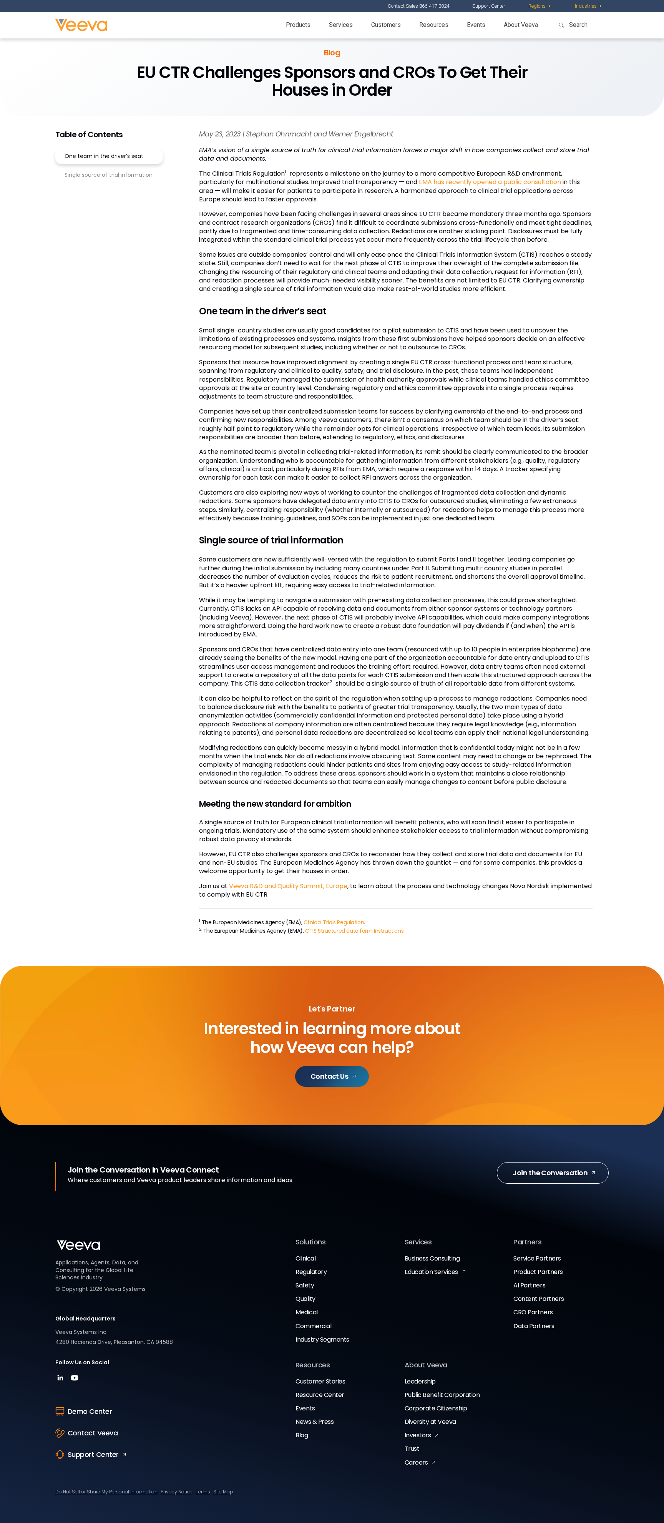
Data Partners (533, 1326)
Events (476, 24)
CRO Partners (533, 1312)
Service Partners (537, 1258)
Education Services (431, 1271)
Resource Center (319, 1394)
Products (298, 24)
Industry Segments (322, 1339)
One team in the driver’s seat (104, 156)
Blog (301, 1435)
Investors (418, 1435)
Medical (306, 1312)
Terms (203, 1491)
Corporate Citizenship (436, 1408)
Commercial (313, 1326)
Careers (416, 1462)
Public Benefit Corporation (442, 1394)
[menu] (540, 6)
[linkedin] (61, 1380)
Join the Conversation (550, 1173)
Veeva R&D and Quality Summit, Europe (288, 886)
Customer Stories (320, 1381)
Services (341, 24)
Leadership (420, 1381)
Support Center (488, 6)
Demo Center (90, 1411)
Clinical (305, 1258)
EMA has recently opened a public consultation (490, 182)
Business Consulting (432, 1258)
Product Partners (538, 1271)
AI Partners (529, 1285)
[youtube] (75, 1380)
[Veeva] (81, 25)
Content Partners (538, 1298)
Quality (305, 1298)
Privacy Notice (177, 1491)
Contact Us (329, 1076)
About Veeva (521, 24)
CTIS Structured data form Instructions (354, 931)
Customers (386, 24)
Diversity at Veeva (430, 1421)
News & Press (314, 1421)
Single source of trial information (109, 175)
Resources (433, 24)
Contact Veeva (93, 1433)
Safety (304, 1285)
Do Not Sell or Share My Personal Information (106, 1491)
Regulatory (311, 1271)
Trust (412, 1448)
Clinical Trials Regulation (334, 922)
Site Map (223, 1491)
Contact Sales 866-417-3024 (418, 6)
